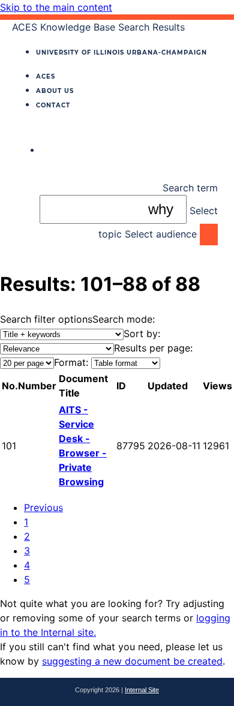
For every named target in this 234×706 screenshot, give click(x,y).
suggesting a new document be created (132, 661)
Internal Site (142, 689)
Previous (43, 507)
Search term (190, 188)
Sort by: (142, 334)
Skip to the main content (56, 7)
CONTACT (53, 105)
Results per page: (153, 348)
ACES (45, 76)
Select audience (161, 234)
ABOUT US (55, 91)
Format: (71, 362)
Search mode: (123, 319)
